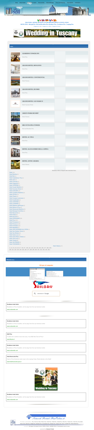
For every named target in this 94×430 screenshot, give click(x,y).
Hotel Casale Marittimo (15, 187)
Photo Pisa (65, 421)
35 (48, 249)
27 (28, 249)
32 (41, 249)
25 (23, 249)
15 (40, 248)
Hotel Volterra (56, 246)
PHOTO (56, 22)
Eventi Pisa (49, 421)
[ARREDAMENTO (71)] (54, 273)
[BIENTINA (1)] (37, 271)
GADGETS (77, 2)
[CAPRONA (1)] (37, 277)
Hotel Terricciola (13, 238)
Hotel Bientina (13, 174)
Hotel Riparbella (13, 227)
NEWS (67, 22)
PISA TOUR (22, 2)
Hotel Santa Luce (14, 235)
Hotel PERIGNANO (14, 218)
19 (50, 248)
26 (25, 249)
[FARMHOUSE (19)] (54, 272)
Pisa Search (80, 421)
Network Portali (50, 429)
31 (38, 249)
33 (43, 249)
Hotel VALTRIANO (14, 242)
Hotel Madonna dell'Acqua (16, 205)
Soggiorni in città (37, 26)
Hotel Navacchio (13, 213)
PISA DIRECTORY (31, 2)
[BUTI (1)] (37, 272)
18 (47, 248)
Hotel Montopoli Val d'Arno (16, 211)
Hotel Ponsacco (13, 224)
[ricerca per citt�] (37, 269)
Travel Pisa (75, 421)
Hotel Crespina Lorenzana (16, 198)
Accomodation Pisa (45, 423)
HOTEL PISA (24, 24)
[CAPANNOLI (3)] (37, 276)
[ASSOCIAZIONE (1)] (54, 275)
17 (45, 248)
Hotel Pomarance (14, 222)
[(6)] (37, 270)
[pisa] (47, 10)
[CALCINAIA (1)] (37, 275)
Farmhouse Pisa (61, 24)
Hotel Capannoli (13, 183)
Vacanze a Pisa (58, 423)
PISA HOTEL (41, 2)
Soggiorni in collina (47, 26)
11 (29, 248)
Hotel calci (12, 179)
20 (10, 249)
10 (27, 248)
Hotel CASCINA (13, 190)
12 (32, 248)
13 (34, 248)
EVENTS (62, 22)
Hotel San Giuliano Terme (16, 231)
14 (37, 248)
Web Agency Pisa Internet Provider (35, 426)
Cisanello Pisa (67, 423)
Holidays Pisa (52, 423)
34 (46, 249)
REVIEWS (41, 22)
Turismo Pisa (69, 421)
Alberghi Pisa (32, 24)
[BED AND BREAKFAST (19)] (54, 276)
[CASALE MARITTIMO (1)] (37, 278)
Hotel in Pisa (22, 423)
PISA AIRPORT (50, 2)
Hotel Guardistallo (14, 200)
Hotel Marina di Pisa (14, 207)
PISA (16, 2)
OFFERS (34, 22)
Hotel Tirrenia (13, 240)
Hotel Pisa (12, 220)
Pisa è (63, 423)
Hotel (11, 172)
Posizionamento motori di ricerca (63, 426)
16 (42, 248)
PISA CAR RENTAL (60, 2)
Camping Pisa (70, 24)
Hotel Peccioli (13, 216)
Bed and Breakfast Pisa (42, 24)
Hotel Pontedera (13, 225)
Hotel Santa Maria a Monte (16, 236)
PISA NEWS (70, 2)
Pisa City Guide (37, 421)
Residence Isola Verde (13, 304)
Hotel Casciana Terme (15, 189)
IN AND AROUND (49, 22)
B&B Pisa (9, 334)
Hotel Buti (12, 176)
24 (20, 249)
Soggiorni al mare (56, 26)
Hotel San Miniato (14, 233)
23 (18, 249)
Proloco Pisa (43, 421)
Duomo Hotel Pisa (74, 423)
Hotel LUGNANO (13, 203)
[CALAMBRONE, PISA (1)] (37, 273)
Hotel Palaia (12, 214)
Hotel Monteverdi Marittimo (16, 209)
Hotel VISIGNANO (14, 244)
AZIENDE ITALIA (53, 426)
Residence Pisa (52, 24)
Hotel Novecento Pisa (12, 356)
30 (36, 249)
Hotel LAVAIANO (13, 201)
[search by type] (54, 271)
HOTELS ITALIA (46, 426)
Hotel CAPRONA (13, 185)
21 (12, 249)
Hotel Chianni (13, 196)
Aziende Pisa (59, 421)
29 (33, 249)
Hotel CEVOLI (13, 194)
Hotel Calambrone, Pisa (15, 178)
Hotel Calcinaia (13, 181)
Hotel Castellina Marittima (16, 192)
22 (15, 249)
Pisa (33, 421)
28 (30, 249)
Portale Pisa (54, 421)
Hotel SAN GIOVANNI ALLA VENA (18, 229)
